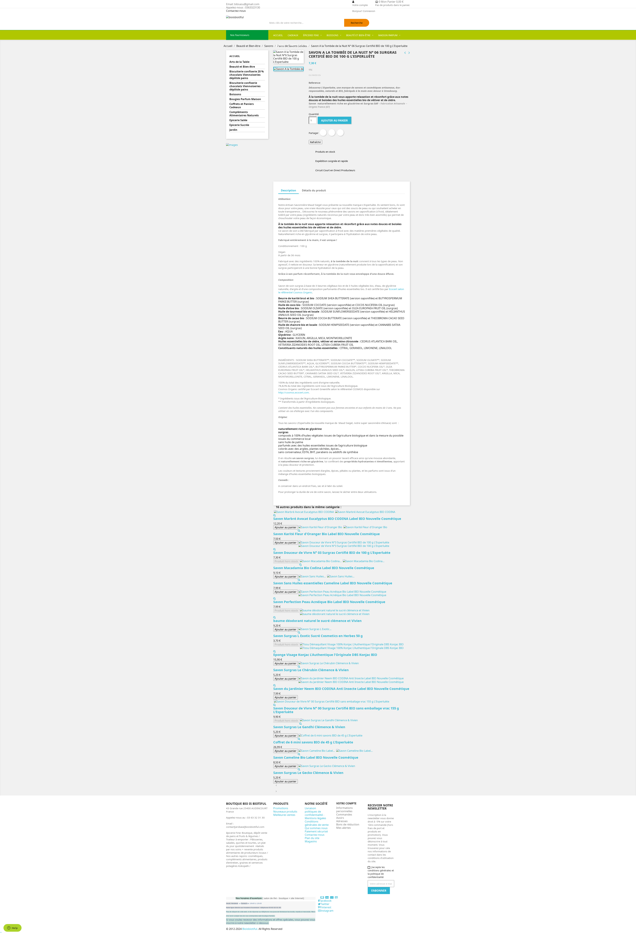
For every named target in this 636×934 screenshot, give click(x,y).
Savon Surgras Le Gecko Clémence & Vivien (308, 772)
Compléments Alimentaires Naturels (244, 113)
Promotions (280, 808)
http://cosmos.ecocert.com (293, 392)
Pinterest (340, 132)
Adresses (342, 821)
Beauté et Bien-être (242, 66)
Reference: (315, 82)
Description (288, 190)
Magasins (311, 841)
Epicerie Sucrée (239, 125)
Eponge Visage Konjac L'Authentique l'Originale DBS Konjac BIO (325, 654)
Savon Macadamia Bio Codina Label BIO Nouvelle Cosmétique (323, 568)
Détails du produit (314, 190)
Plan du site (312, 838)
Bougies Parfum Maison (245, 99)
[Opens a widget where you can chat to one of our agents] (12, 928)
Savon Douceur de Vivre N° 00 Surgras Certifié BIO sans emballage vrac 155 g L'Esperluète (336, 710)
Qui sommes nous (316, 828)
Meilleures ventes (284, 815)
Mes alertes (343, 828)
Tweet (331, 132)
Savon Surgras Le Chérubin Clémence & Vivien (311, 670)
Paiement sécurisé (316, 831)
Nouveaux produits (285, 811)
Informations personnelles (344, 809)
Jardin (233, 130)
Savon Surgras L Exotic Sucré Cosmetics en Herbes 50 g (318, 636)
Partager (323, 132)
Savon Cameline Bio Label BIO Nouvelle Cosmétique (315, 757)
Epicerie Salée (238, 120)
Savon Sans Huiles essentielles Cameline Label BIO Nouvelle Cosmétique (332, 583)
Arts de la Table (239, 62)
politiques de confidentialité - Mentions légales (315, 815)
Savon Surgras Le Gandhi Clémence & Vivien (309, 727)
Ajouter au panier (334, 120)
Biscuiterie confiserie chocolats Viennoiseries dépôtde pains (245, 86)
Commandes (344, 814)
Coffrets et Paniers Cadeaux (241, 105)
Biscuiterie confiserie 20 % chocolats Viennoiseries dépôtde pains (246, 75)
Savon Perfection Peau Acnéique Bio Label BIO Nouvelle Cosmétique (329, 602)
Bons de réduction (347, 824)
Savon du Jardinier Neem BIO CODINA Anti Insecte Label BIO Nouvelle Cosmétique (341, 688)
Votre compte (346, 803)
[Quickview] (274, 515)
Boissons (235, 94)
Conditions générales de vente (317, 823)
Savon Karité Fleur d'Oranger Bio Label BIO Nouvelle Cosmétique (326, 534)
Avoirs (340, 818)
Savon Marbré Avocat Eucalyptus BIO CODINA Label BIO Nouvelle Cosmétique (337, 518)
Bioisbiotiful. (250, 929)
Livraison (310, 808)
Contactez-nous (236, 11)
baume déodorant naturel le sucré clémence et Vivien (317, 620)
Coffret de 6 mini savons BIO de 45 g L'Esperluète (313, 742)
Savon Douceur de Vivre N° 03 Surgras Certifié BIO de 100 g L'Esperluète (331, 552)
